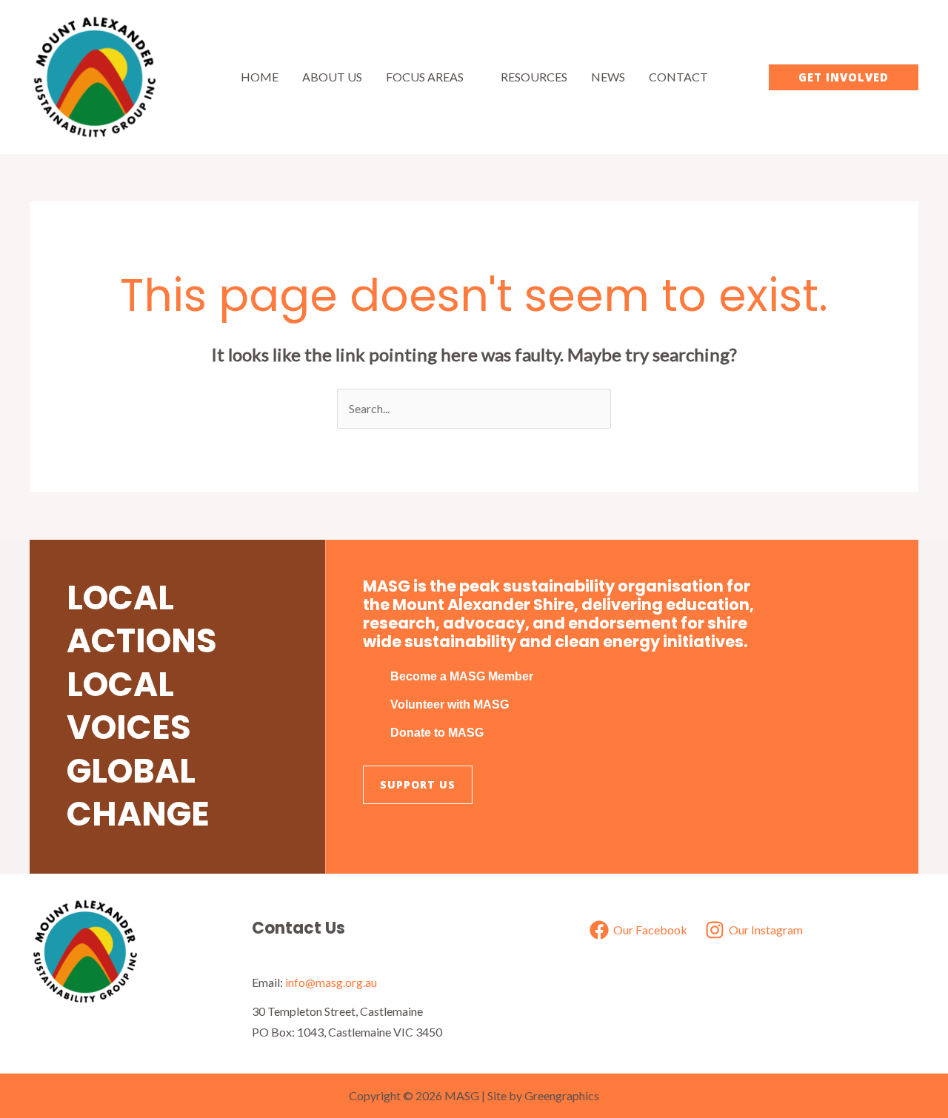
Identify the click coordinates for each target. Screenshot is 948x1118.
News (608, 77)
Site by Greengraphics (543, 1095)
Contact (678, 77)
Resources (534, 77)
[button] (843, 77)
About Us (332, 77)
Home (259, 77)
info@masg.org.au (331, 982)
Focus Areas (425, 77)
